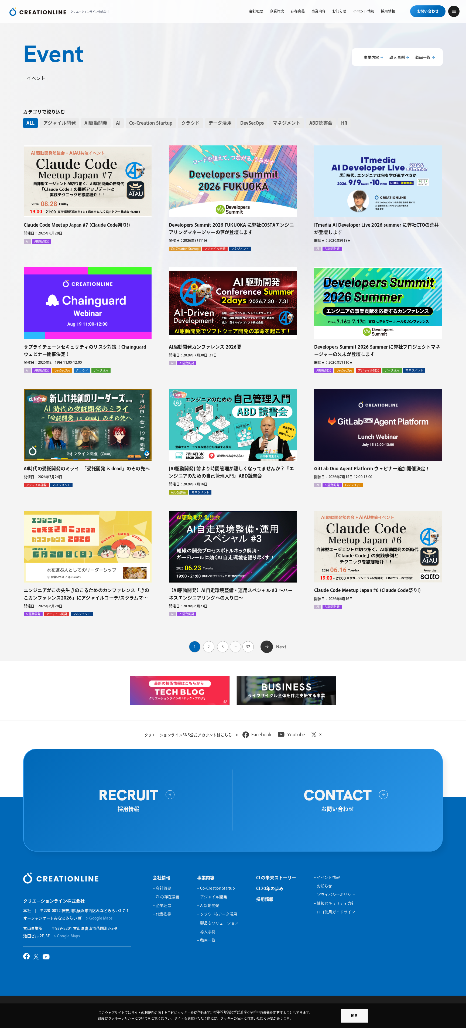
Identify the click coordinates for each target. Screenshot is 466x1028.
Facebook (261, 734)
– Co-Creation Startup (216, 888)
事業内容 (371, 57)
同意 (354, 1015)
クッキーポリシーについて (128, 1018)
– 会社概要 (162, 888)
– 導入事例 (206, 932)
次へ (267, 646)
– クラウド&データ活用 (217, 914)
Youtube (296, 734)
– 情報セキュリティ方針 (334, 903)
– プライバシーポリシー (334, 895)
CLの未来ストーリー (276, 878)
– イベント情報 (327, 877)
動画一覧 (423, 57)
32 (248, 647)
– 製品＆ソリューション (218, 923)
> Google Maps (99, 918)
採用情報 (265, 899)
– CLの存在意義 (166, 897)
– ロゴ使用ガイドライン (334, 912)
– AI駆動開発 (208, 905)
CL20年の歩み (270, 888)
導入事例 (397, 57)
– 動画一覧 (206, 940)
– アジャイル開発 (212, 897)
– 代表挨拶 (162, 914)
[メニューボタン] (454, 11)
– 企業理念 (162, 905)
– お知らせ (323, 886)
